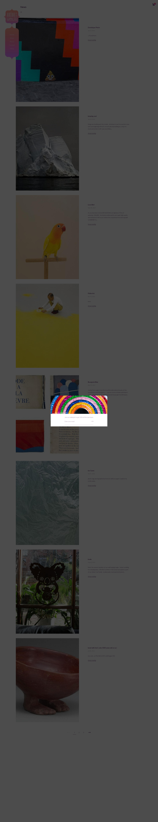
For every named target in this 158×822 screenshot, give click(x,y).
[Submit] (92, 421)
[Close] (104, 398)
